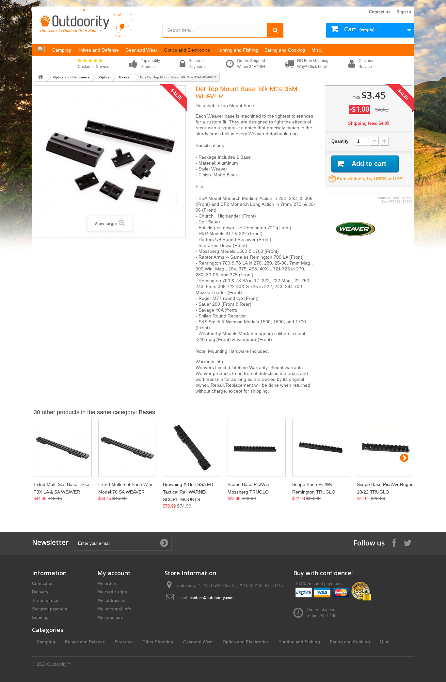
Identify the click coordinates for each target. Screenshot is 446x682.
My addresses (111, 600)
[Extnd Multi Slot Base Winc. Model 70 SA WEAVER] (127, 448)
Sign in (403, 11)
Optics (104, 77)
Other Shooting (157, 642)
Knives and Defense (85, 642)
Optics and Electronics (71, 77)
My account (114, 573)
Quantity (339, 141)
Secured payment (49, 609)
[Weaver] (355, 228)
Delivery (40, 592)
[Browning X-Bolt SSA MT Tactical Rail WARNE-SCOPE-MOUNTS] (192, 448)
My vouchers (110, 617)
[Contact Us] (211, 597)
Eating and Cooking (350, 642)
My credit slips (112, 592)
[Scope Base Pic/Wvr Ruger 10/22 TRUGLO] (386, 448)
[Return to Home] (40, 77)
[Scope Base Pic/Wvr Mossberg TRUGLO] (257, 448)
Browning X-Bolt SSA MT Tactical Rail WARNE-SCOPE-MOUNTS (188, 492)
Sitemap (40, 617)
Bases (124, 77)
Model (382, 198)
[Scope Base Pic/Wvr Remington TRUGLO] (321, 448)
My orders (107, 583)
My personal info (114, 609)
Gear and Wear (198, 642)
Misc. (385, 642)
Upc (385, 201)
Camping (46, 642)
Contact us (379, 11)
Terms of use (45, 600)
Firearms (124, 642)
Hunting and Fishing (299, 642)
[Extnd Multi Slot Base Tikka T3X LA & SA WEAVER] (63, 448)
